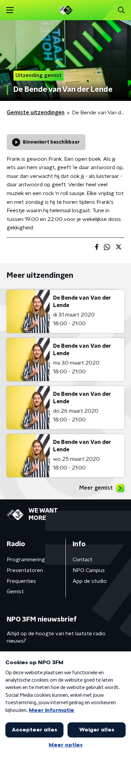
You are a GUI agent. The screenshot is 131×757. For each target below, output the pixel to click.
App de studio (90, 581)
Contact (82, 559)
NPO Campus (89, 570)
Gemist (15, 591)
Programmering (26, 559)
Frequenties (21, 581)
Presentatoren (25, 570)
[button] (9, 10)
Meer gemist (96, 488)
